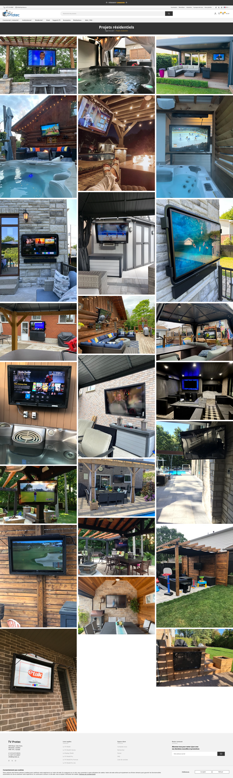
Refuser (220, 772)
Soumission (174, 7)
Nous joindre (208, 7)
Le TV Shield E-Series (69, 750)
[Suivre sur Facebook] (216, 7)
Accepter (203, 772)
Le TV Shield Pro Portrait (70, 760)
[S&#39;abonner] (221, 754)
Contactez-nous (122, 747)
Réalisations (77, 20)
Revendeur (182, 7)
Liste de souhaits (122, 760)
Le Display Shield (68, 753)
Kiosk (48, 20)
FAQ (118, 756)
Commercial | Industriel (10, 20)
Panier (119, 753)
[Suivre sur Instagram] (221, 7)
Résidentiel (39, 20)
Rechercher (120, 750)
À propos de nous (198, 7)
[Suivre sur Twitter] (218, 7)
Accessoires (67, 20)
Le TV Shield (66, 747)
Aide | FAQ (88, 20)
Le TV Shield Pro (68, 756)
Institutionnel (26, 20)
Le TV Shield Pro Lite (69, 763)
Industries (189, 7)
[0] (219, 14)
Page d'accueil (109, 31)
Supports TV (56, 20)
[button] (226, 7)
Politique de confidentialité (87, 774)
